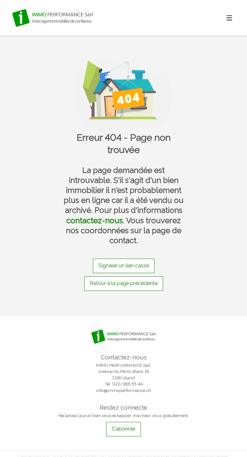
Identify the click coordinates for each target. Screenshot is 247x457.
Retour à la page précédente (124, 283)
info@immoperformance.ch (123, 390)
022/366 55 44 (127, 383)
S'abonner (123, 429)
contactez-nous (94, 220)
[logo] (52, 17)
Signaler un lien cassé (123, 265)
